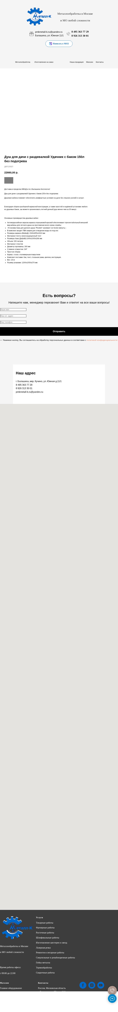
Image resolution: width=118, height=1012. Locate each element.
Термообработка (44, 967)
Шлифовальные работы (47, 937)
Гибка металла (43, 962)
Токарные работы (44, 922)
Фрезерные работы (45, 927)
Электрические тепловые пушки (16, 1008)
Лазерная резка (43, 947)
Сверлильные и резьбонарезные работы (55, 957)
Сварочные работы (45, 972)
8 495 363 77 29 (80, 31)
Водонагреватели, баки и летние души (19, 993)
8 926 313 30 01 (80, 35)
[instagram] (91, 985)
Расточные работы (45, 932)
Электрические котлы (10, 998)
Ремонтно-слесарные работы (50, 952)
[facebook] (82, 985)
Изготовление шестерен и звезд (51, 942)
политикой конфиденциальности (102, 340)
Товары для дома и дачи (11, 1003)
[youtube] (100, 985)
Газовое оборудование (11, 988)
